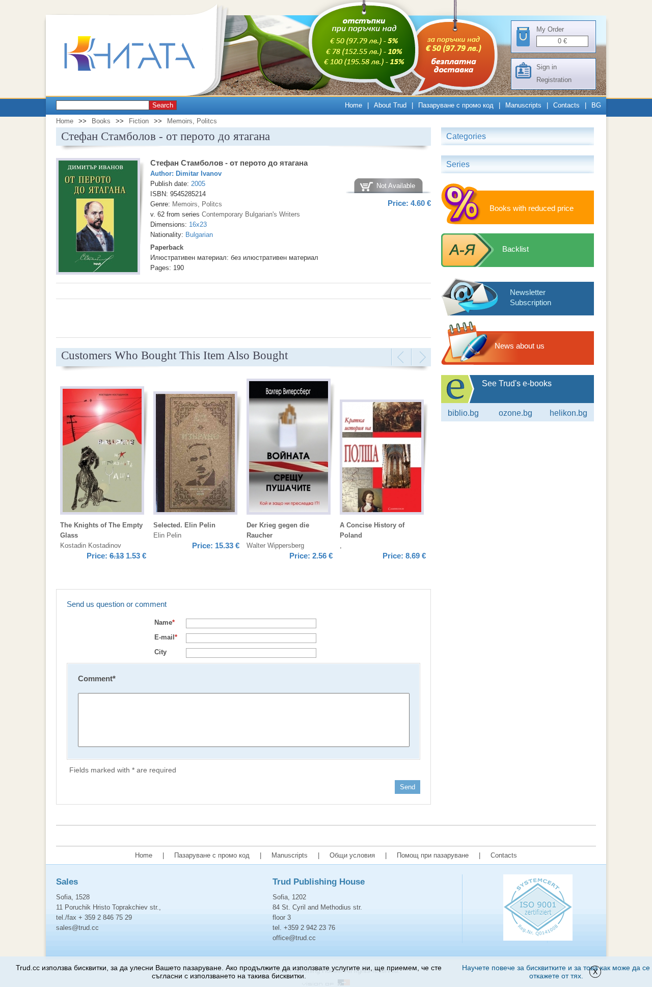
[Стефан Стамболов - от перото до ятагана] (98, 218)
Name (164, 622)
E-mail (165, 637)
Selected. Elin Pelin (184, 525)
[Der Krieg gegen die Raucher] (289, 448)
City (160, 652)
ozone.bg (515, 413)
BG (596, 105)
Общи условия (352, 855)
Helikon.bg (568, 413)
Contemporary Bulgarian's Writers (251, 214)
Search (162, 105)
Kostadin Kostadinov (90, 545)
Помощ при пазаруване (433, 855)
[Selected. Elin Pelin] (195, 454)
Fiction (139, 121)
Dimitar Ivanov (199, 173)
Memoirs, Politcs (192, 121)
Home (353, 105)
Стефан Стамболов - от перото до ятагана (229, 162)
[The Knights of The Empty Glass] (102, 452)
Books (101, 121)
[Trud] (140, 93)
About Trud (390, 105)
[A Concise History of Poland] (382, 458)
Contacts (566, 105)
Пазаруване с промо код (456, 105)
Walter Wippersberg (275, 545)
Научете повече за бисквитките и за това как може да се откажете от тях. (556, 972)
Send (407, 787)
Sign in (546, 67)
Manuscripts (523, 105)
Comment (97, 678)
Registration (554, 80)
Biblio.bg (463, 413)
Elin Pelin (167, 535)
